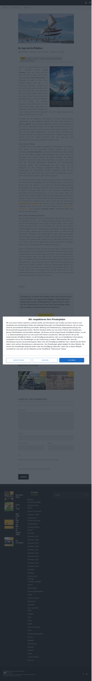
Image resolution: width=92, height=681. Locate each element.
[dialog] (46, 340)
